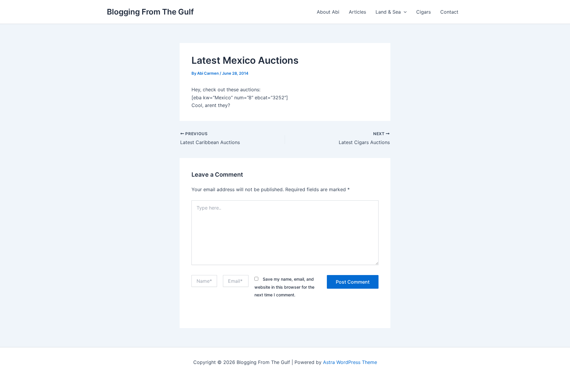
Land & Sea (388, 12)
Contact (449, 12)
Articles (357, 12)
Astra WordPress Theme (350, 362)
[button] (404, 12)
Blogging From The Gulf (150, 11)
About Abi (328, 12)
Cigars (423, 12)
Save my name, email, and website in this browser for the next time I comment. (284, 287)
